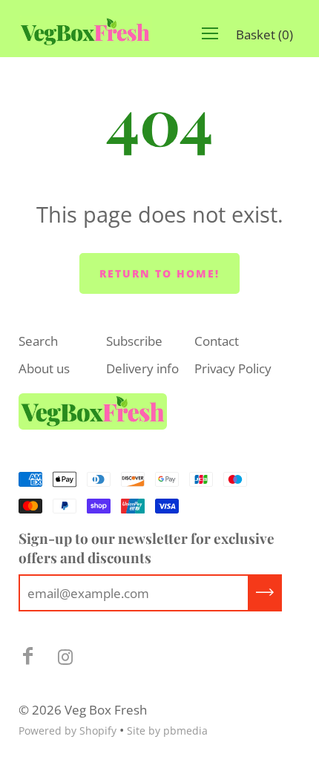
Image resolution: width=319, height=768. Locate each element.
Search (38, 340)
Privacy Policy (233, 368)
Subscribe (134, 340)
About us (44, 368)
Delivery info (142, 368)
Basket (264, 34)
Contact (216, 340)
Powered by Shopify (67, 730)
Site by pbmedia (167, 730)
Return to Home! (159, 273)
